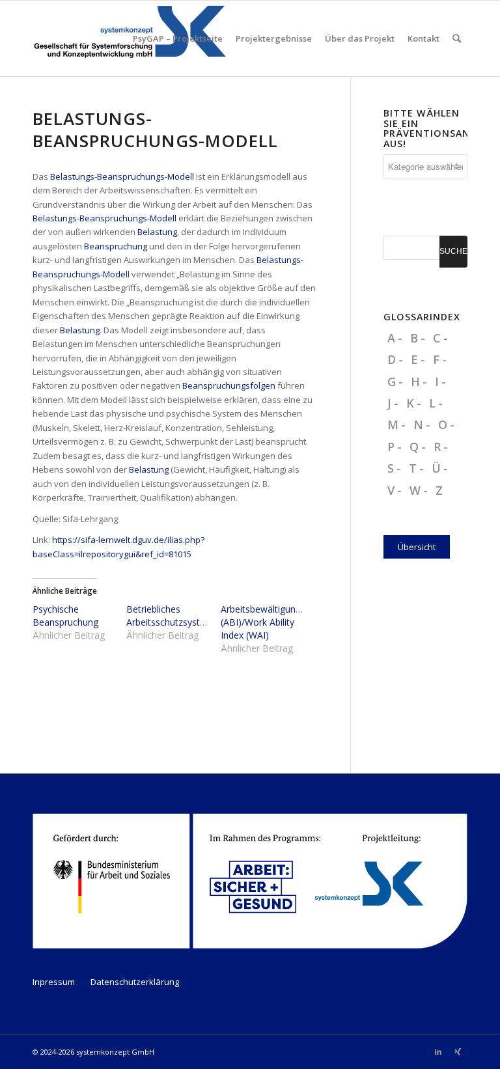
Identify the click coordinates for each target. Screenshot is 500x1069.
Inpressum (54, 982)
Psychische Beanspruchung (65, 615)
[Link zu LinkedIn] (438, 1051)
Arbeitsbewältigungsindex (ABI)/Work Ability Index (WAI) (274, 622)
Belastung (157, 232)
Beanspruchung (115, 246)
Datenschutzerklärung (134, 982)
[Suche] (456, 38)
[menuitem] (177, 38)
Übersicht (417, 547)
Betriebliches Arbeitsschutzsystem (170, 615)
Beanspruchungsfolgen (228, 385)
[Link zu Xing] (457, 1051)
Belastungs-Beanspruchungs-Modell (122, 176)
